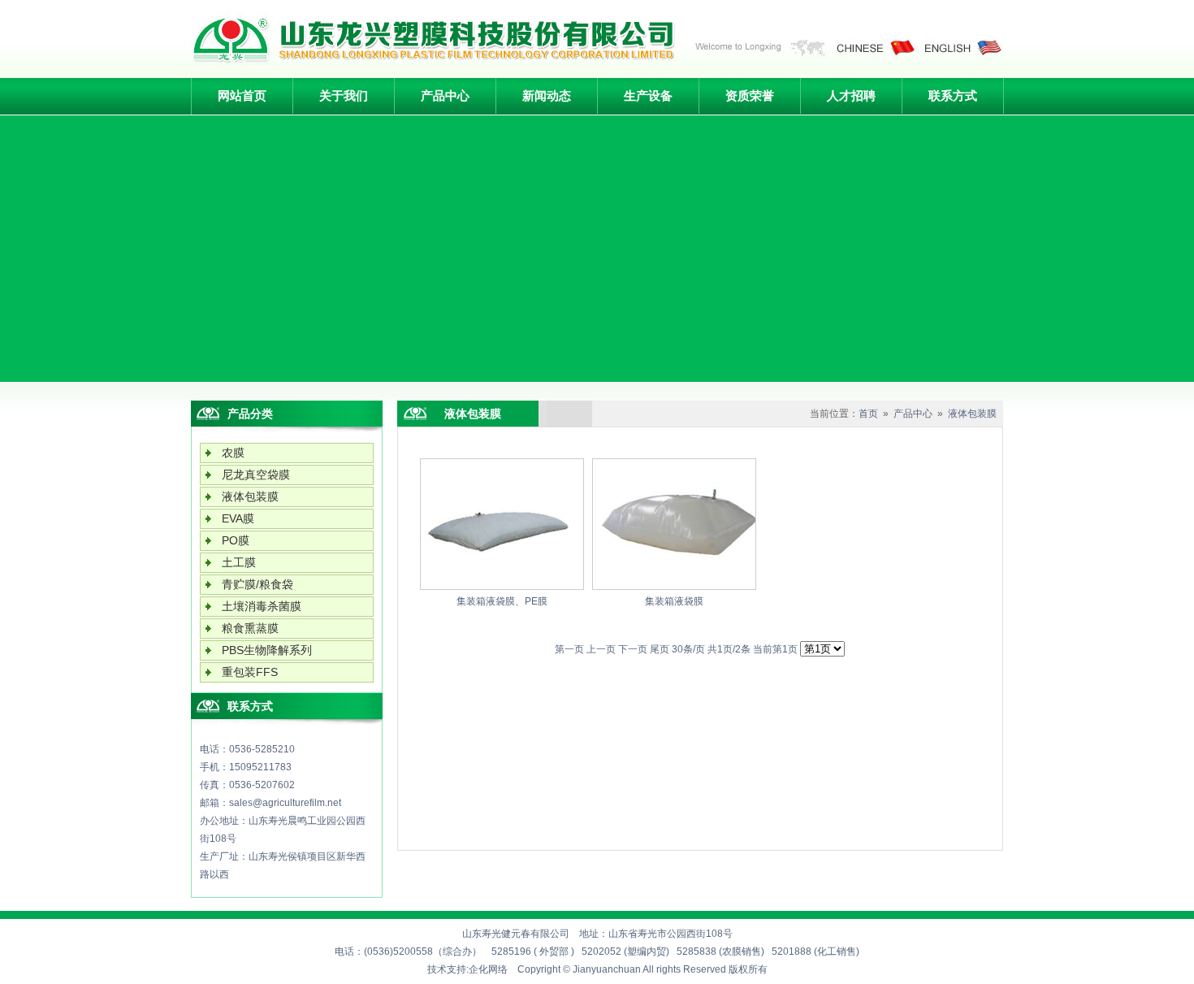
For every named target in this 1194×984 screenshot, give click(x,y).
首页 (868, 413)
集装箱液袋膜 (674, 601)
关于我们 (343, 95)
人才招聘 (851, 95)
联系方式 (952, 95)
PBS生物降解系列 (267, 650)
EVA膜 (238, 518)
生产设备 (648, 95)
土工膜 (239, 562)
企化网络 (488, 969)
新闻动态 (546, 95)
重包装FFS (250, 671)
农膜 (233, 452)
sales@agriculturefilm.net (285, 802)
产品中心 (445, 95)
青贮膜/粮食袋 (257, 584)
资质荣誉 (749, 95)
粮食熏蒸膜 (250, 628)
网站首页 (242, 95)
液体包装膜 (250, 496)
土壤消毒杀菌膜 (261, 606)
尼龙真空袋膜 (256, 474)
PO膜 (235, 540)
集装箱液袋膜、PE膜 (501, 601)
